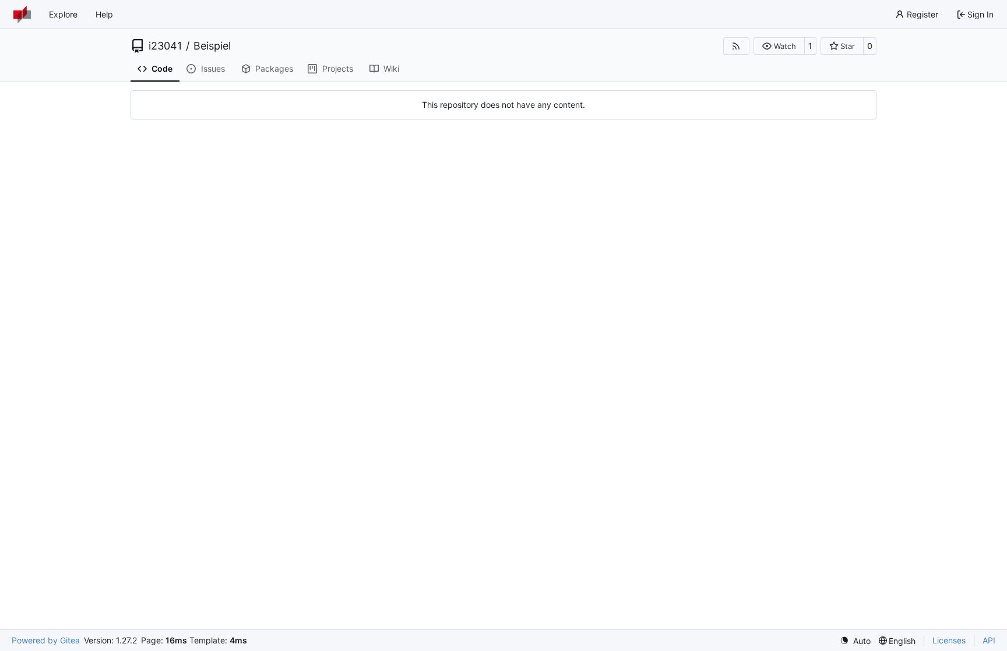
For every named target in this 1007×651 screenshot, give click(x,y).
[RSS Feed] (736, 46)
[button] (779, 46)
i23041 (165, 46)
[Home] (22, 14)
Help (104, 14)
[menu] (855, 641)
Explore (63, 14)
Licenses (949, 640)
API (989, 640)
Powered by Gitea (46, 640)
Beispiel (212, 46)
